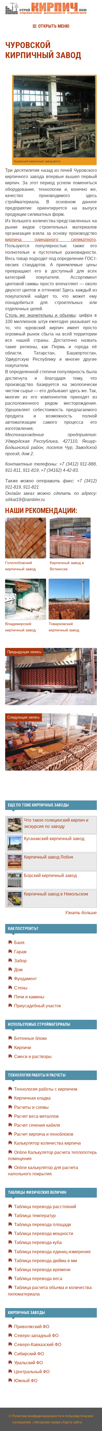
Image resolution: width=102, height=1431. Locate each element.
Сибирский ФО (29, 1353)
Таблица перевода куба (38, 1242)
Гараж (20, 951)
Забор (20, 960)
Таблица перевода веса (38, 1278)
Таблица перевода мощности (43, 1233)
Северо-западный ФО (36, 1335)
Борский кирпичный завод (50, 875)
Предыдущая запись (24, 652)
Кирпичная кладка (32, 1098)
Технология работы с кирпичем (45, 1089)
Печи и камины (29, 997)
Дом (18, 969)
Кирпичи (22, 1047)
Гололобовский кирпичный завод (20, 566)
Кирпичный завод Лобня (48, 857)
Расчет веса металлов (36, 1116)
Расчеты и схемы (31, 1107)
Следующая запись (23, 717)
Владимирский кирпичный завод (20, 627)
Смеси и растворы (33, 1056)
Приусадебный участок (37, 1005)
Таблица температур (35, 1215)
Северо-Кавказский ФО (37, 1344)
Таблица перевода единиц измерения (52, 1251)
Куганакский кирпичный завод (54, 838)
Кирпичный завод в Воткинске (67, 566)
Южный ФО (25, 1380)
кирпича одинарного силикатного (50, 239)
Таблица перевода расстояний (45, 1206)
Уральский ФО (28, 1362)
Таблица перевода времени (42, 1269)
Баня (19, 942)
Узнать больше (81, 912)
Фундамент (25, 978)
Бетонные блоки (30, 1038)
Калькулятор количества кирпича (47, 1143)
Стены (20, 988)
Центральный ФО (32, 1371)
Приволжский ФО (31, 1326)
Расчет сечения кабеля (37, 1125)
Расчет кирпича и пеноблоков (43, 1134)
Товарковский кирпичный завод (64, 627)
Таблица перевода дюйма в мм (45, 1260)
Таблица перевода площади (42, 1224)
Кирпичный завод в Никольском (56, 894)
